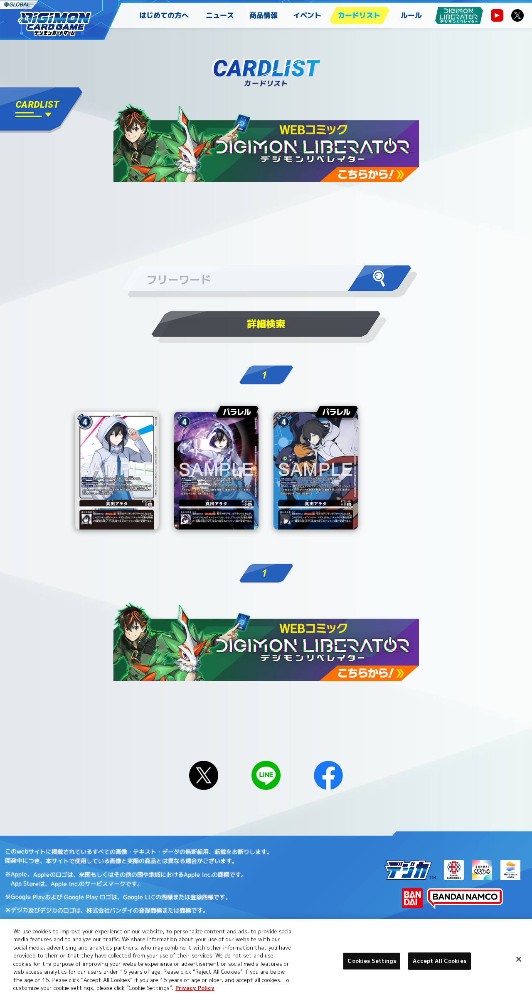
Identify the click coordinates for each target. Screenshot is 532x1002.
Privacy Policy (194, 988)
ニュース (220, 15)
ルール (411, 15)
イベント (307, 15)
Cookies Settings (371, 961)
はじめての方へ (164, 15)
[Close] (519, 959)
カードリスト (359, 15)
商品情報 (263, 15)
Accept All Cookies (439, 961)
